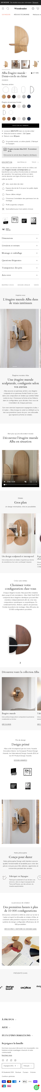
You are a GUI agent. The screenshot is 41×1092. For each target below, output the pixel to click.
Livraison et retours (11, 245)
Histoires (33, 1072)
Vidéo (36, 285)
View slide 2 (9, 366)
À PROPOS (8, 1019)
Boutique (18, 1072)
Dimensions (7, 238)
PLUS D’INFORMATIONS (16, 1035)
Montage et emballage (12, 253)
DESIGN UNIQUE (24, 285)
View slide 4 (20, 366)
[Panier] (37, 8)
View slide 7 (37, 366)
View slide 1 (3, 366)
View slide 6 (32, 366)
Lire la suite (7, 179)
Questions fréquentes (11, 260)
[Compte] (33, 8)
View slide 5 (26, 366)
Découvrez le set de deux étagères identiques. (20, 155)
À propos (25, 1072)
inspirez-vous (8, 285)
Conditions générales (8, 1076)
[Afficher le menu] (3, 8)
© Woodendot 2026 (8, 1072)
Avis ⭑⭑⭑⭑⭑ (6, 275)
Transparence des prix (12, 267)
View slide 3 (15, 366)
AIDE (5, 1027)
